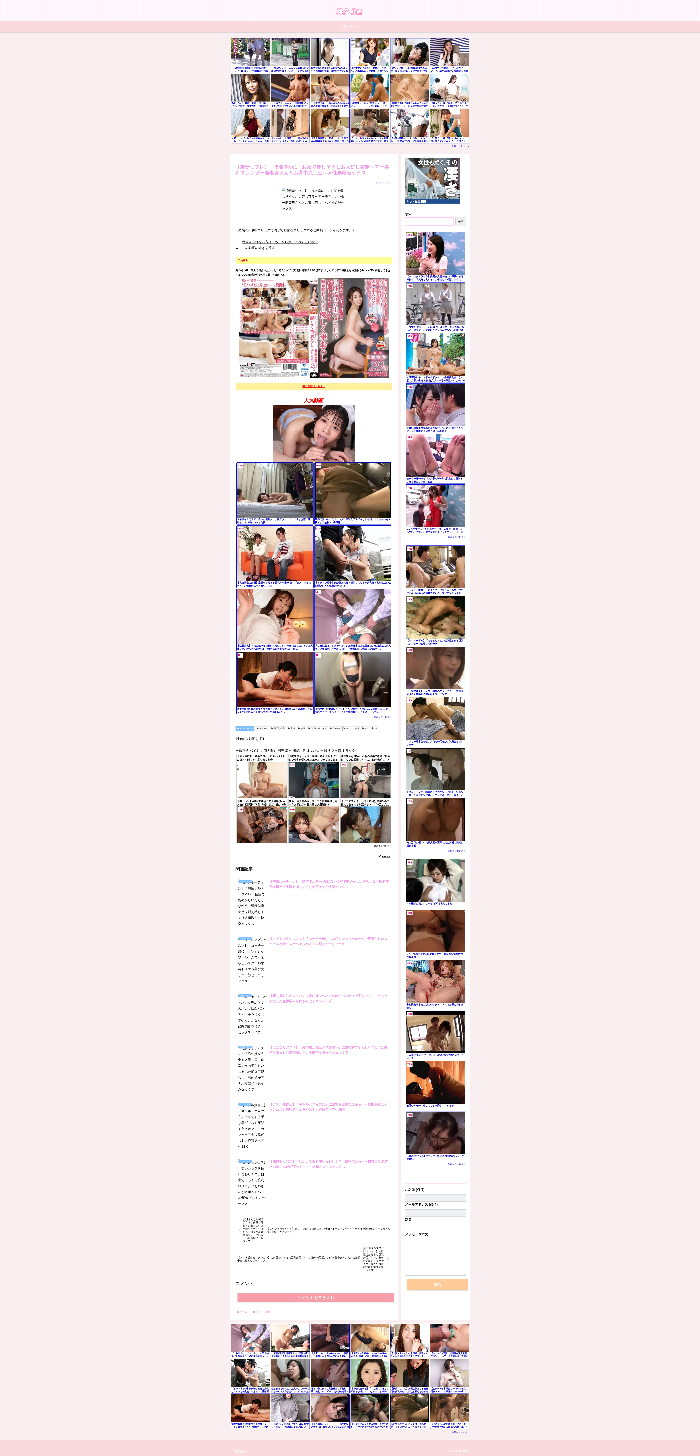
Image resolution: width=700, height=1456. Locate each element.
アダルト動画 (246, 728)
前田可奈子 (279, 728)
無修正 (240, 751)
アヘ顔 (336, 751)
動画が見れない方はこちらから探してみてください (280, 242)
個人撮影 (270, 751)
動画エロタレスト (460, 146)
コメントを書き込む (316, 1297)
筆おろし (263, 728)
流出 (288, 751)
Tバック (336, 728)
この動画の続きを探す (258, 248)
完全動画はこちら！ (313, 386)
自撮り (325, 751)
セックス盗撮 (352, 728)
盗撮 (303, 728)
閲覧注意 (299, 751)
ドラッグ (348, 751)
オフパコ (313, 751)
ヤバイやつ (254, 751)
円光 (281, 751)
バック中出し (371, 728)
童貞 (293, 728)
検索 (408, 214)
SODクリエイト (319, 728)
